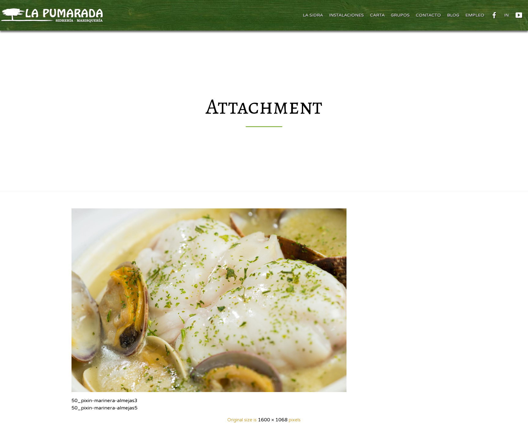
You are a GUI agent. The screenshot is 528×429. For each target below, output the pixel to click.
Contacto (428, 15)
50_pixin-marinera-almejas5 (105, 408)
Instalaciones (346, 15)
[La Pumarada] (51, 15)
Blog (453, 15)
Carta (377, 15)
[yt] (519, 15)
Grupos (400, 15)
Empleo (474, 15)
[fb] (494, 15)
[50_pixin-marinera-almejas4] (264, 300)
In (506, 15)
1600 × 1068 (273, 420)
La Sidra (313, 15)
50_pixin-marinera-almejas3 (105, 401)
